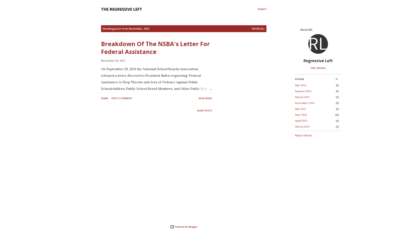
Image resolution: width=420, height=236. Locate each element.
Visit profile (318, 68)
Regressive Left (318, 60)
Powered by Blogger (185, 226)
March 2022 (302, 97)
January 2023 (303, 91)
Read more (205, 98)
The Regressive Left (121, 9)
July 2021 (300, 108)
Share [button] (104, 98)
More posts (204, 110)
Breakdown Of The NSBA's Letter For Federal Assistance (155, 48)
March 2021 (302, 126)
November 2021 (305, 103)
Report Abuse (303, 135)
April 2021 (301, 120)
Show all (258, 28)
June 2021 (301, 114)
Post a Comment (122, 98)
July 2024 (300, 85)
